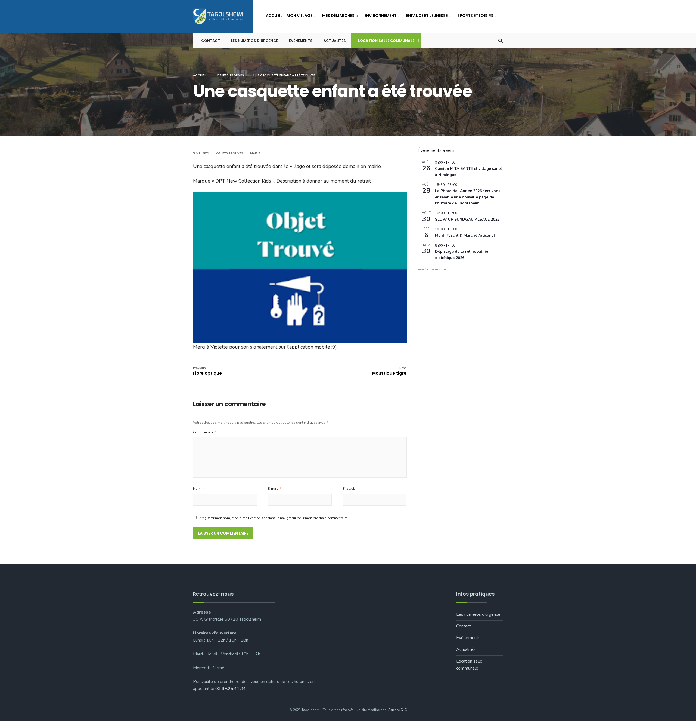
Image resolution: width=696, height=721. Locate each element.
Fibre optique (207, 371)
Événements (301, 40)
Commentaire (204, 432)
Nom (198, 488)
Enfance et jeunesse (427, 15)
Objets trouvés (230, 75)
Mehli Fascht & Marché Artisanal (465, 235)
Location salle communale (386, 40)
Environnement (380, 15)
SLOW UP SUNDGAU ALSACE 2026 (467, 219)
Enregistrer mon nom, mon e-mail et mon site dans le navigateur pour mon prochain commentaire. (273, 518)
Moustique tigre (389, 371)
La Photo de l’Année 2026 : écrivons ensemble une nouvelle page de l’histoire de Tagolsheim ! (467, 197)
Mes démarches (338, 15)
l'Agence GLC (396, 710)
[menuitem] (302, 14)
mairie (255, 153)
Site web (349, 488)
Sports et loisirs (475, 15)
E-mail (274, 488)
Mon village (299, 15)
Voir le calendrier (432, 269)
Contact (210, 40)
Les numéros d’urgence (254, 40)
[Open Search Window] (500, 40)
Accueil (274, 15)
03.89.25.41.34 (230, 689)
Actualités (335, 40)
